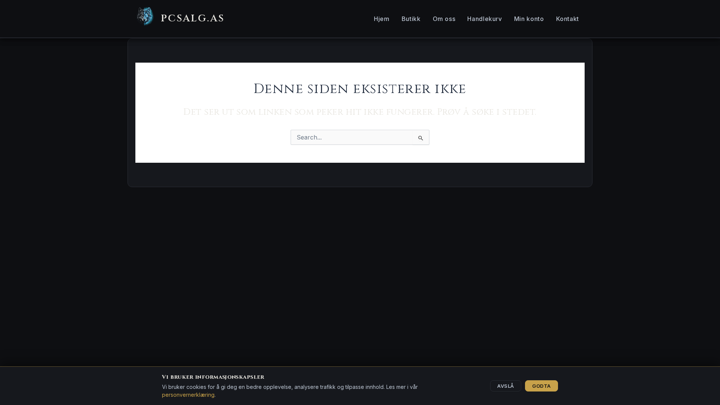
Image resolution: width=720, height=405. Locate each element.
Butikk (411, 18)
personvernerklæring (188, 395)
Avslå (505, 386)
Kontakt (567, 18)
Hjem (382, 18)
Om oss (444, 18)
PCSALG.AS (193, 18)
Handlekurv (484, 18)
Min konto (529, 18)
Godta (541, 386)
